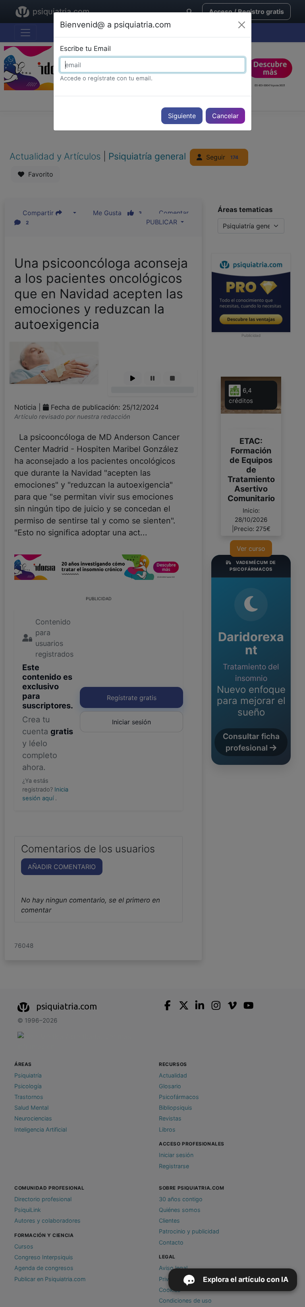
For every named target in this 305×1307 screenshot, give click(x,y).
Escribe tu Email (85, 49)
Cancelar (225, 116)
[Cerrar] (241, 24)
